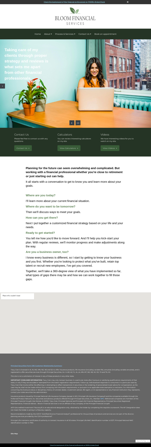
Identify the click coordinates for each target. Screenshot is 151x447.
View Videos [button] (109, 148)
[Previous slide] (2, 86)
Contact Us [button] (22, 148)
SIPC (102, 399)
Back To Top (141, 441)
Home (38, 34)
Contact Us (83, 34)
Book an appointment (105, 34)
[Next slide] (148, 86)
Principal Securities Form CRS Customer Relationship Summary (36, 366)
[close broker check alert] (128, 2)
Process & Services (64, 34)
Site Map (14, 434)
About (47, 34)
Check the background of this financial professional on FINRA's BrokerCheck (74, 2)
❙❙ (78, 123)
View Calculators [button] (68, 148)
